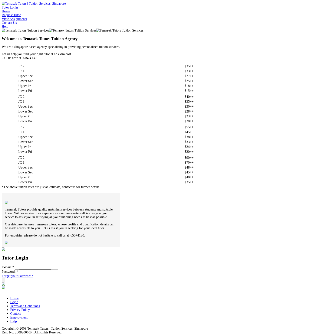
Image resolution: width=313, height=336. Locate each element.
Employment (18, 317)
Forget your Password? (17, 276)
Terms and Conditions (25, 306)
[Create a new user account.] (3, 284)
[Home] (34, 3)
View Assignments (14, 19)
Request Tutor (11, 15)
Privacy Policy (20, 309)
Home (6, 11)
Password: (10, 271)
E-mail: (8, 267)
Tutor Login (10, 7)
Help (5, 26)
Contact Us (9, 23)
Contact (15, 313)
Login (14, 302)
